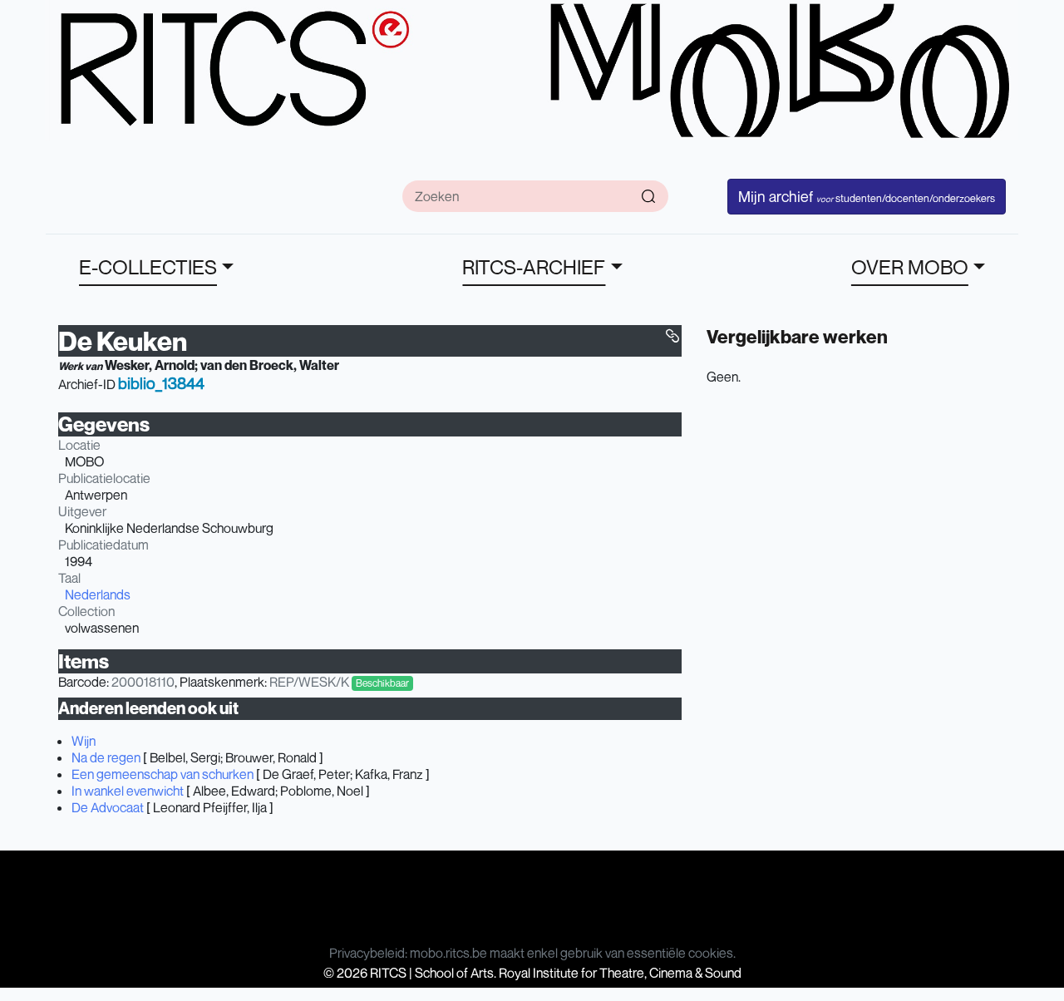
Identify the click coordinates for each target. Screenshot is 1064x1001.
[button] (672, 336)
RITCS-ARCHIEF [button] (533, 267)
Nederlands (98, 594)
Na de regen (105, 757)
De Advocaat (107, 807)
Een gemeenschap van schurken (162, 774)
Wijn (83, 740)
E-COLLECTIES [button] (148, 267)
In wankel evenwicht (127, 790)
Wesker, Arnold (150, 365)
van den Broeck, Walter (269, 365)
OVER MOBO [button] (909, 267)
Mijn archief (866, 196)
